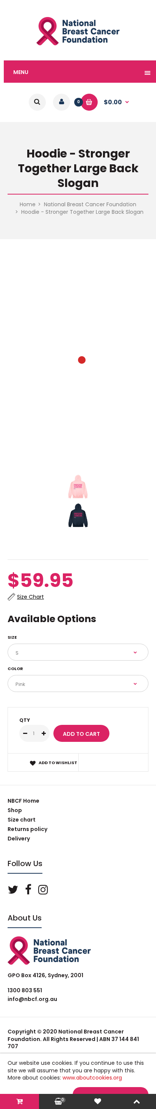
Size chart (22, 819)
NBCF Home (23, 801)
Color (15, 669)
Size (12, 637)
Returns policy (27, 829)
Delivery (19, 838)
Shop (15, 810)
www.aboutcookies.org (92, 1077)
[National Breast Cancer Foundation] (78, 43)
